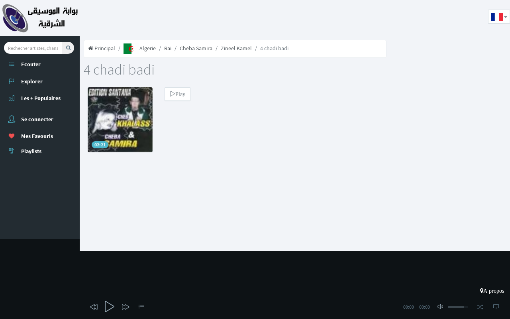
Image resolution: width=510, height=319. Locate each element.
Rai (167, 48)
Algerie (147, 48)
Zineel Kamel (236, 48)
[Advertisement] (225, 18)
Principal (104, 48)
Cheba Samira (196, 48)
